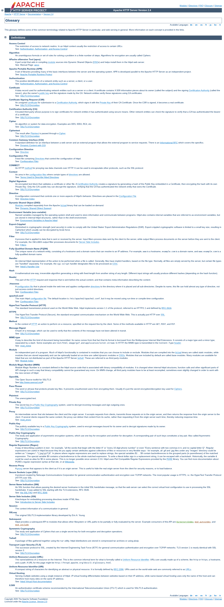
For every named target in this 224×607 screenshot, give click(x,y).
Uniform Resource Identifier (136, 559)
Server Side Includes (89, 242)
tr (220, 25)
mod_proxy (25, 419)
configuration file (25, 286)
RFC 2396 (119, 569)
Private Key (105, 102)
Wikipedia (69, 462)
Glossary (209, 6)
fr (206, 25)
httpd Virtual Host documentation (36, 581)
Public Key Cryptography (46, 405)
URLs (188, 569)
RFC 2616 (166, 308)
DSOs (122, 355)
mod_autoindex (203, 522)
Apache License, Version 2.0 (34, 601)
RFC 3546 (42, 492)
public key (44, 93)
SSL (163, 314)
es (201, 25)
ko (215, 25)
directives (73, 174)
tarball (81, 358)
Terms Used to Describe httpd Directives (39, 177)
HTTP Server (19, 14)
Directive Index (27, 199)
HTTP (33, 280)
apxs (36, 65)
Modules (183, 6)
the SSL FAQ (26, 492)
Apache (8, 14)
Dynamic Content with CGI (33, 145)
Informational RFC (169, 142)
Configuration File (127, 196)
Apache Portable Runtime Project (36, 74)
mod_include (22, 525)
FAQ (201, 6)
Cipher (62, 133)
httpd (63, 205)
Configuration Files (29, 161)
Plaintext (35, 133)
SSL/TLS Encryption (30, 96)
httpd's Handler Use (29, 266)
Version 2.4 (48, 14)
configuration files (37, 174)
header (177, 343)
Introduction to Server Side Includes (37, 502)
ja (210, 25)
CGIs (114, 263)
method (28, 168)
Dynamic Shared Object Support (35, 208)
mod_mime (25, 346)
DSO (95, 62)
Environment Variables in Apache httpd (38, 220)
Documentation (34, 14)
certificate (32, 102)
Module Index (26, 361)
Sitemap (218, 6)
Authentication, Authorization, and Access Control (43, 49)
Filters (23, 245)
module (51, 62)
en (196, 25)
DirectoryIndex (185, 522)
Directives (193, 6)
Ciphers (178, 389)
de (191, 25)
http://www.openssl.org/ (31, 382)
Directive (24, 152)
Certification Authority (199, 90)
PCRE (169, 459)
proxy (19, 468)
